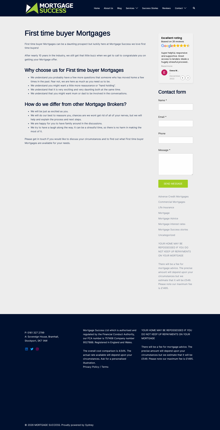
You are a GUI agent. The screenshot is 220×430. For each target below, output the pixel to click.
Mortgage (164, 212)
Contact (179, 8)
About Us (108, 8)
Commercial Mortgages (171, 201)
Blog (119, 8)
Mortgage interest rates (171, 223)
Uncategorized (166, 235)
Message (164, 150)
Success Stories (150, 8)
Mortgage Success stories (173, 229)
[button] (188, 78)
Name (162, 100)
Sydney (89, 424)
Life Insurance (166, 207)
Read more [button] (166, 66)
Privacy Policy (91, 366)
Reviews (166, 8)
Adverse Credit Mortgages (173, 196)
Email (162, 116)
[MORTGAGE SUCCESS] (51, 7)
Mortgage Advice (168, 218)
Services (130, 8)
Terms (104, 366)
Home (97, 8)
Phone (161, 133)
